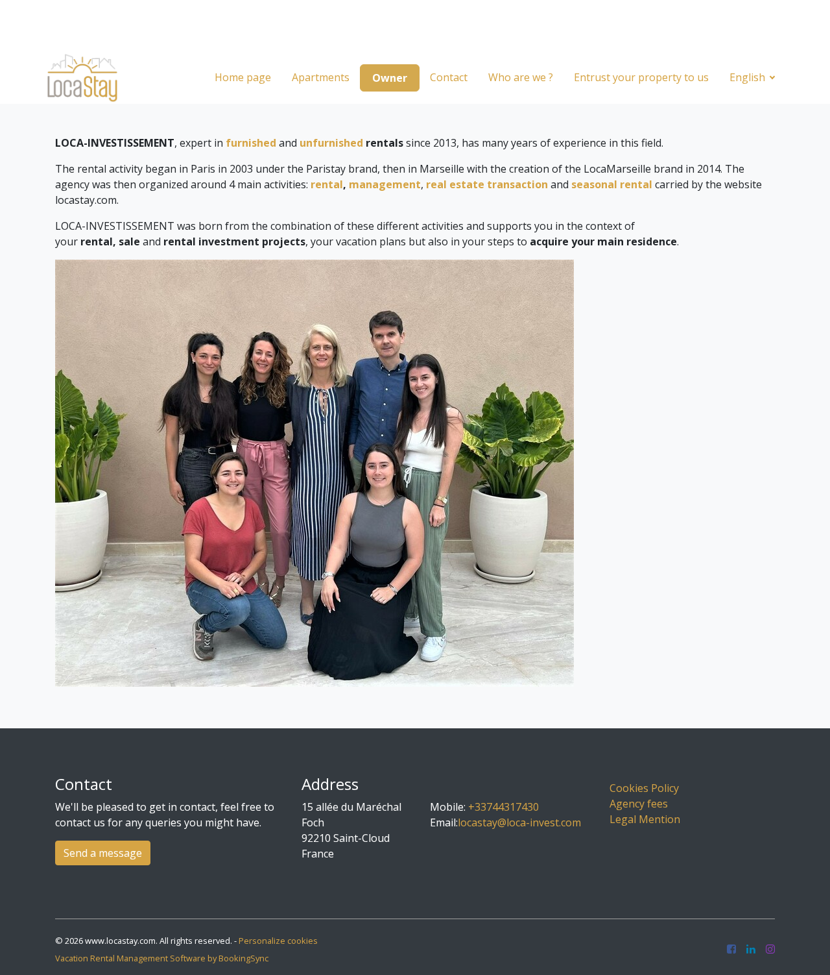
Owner (389, 78)
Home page (243, 77)
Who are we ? (520, 77)
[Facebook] (731, 950)
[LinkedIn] (751, 950)
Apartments (321, 77)
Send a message (103, 853)
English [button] (748, 77)
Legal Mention (645, 819)
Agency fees (639, 803)
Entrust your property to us (641, 77)
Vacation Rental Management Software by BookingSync (161, 958)
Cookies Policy (644, 788)
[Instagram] (770, 950)
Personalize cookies (278, 940)
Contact (449, 77)
